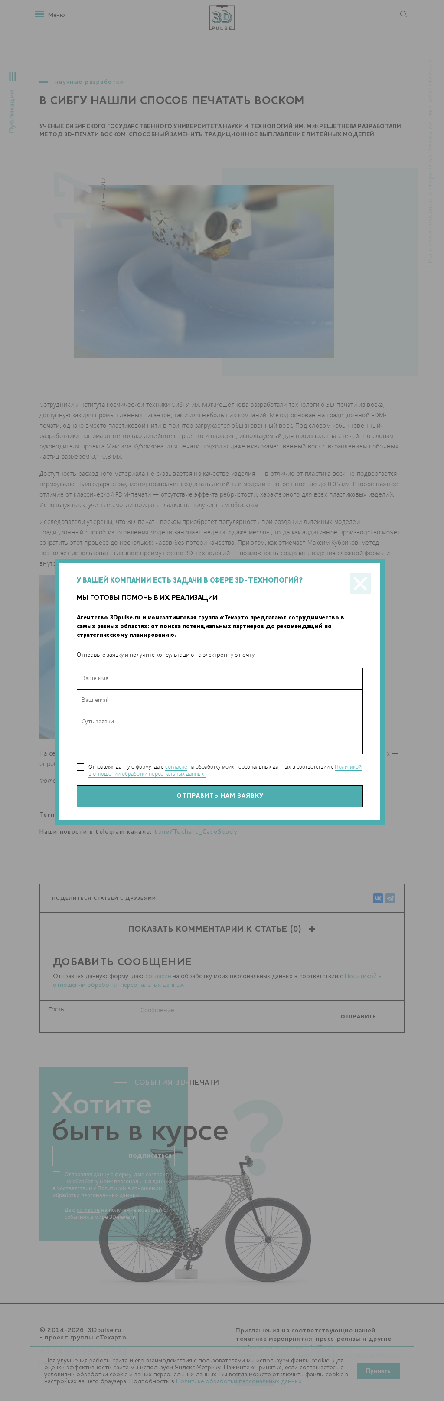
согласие (176, 766)
